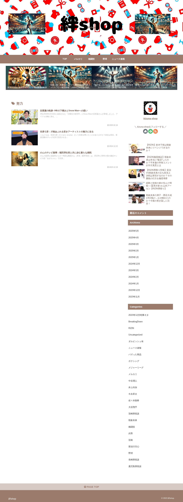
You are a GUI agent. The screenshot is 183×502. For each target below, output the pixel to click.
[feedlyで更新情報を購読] (150, 131)
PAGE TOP (92, 487)
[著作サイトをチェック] (145, 131)
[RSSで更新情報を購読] (155, 131)
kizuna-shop (150, 118)
